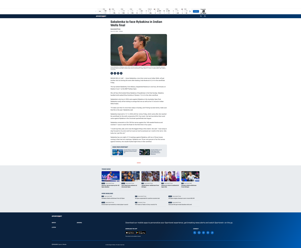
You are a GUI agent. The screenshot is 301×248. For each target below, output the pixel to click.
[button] (201, 16)
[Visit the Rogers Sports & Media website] (59, 244)
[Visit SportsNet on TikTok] (212, 232)
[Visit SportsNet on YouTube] (199, 232)
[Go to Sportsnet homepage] (101, 16)
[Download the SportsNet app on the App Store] (130, 232)
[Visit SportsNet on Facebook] (203, 232)
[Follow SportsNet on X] (194, 232)
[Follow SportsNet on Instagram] (207, 232)
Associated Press (115, 29)
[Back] (96, 11)
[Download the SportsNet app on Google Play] (140, 232)
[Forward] (190, 11)
